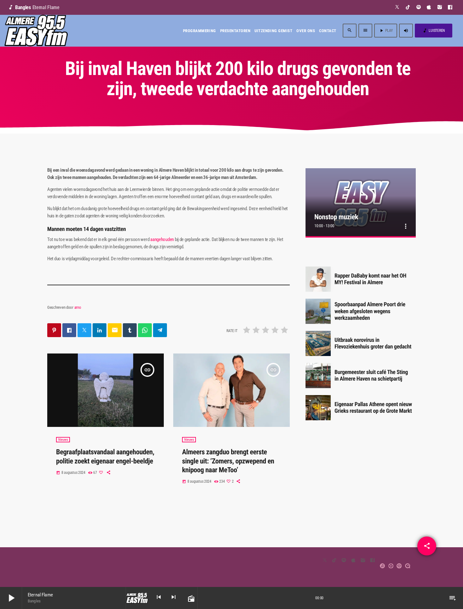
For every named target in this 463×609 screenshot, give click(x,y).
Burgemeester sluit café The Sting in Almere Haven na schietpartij (371, 375)
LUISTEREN (433, 30)
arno (77, 307)
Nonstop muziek (336, 217)
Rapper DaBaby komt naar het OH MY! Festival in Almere (370, 279)
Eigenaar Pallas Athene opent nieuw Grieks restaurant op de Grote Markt (373, 408)
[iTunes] (429, 7)
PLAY (386, 30)
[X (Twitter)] (397, 7)
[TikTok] (408, 7)
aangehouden (162, 239)
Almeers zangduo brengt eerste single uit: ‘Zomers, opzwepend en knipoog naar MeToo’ (228, 461)
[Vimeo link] (36, 30)
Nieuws (63, 440)
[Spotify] (418, 7)
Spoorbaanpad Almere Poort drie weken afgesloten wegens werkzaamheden (369, 311)
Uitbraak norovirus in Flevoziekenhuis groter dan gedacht (372, 343)
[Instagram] (440, 7)
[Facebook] (450, 7)
